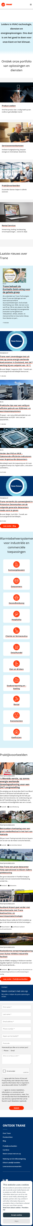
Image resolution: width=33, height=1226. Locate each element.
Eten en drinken (16, 669)
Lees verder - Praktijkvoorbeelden (15, 979)
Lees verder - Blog (9, 526)
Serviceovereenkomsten (13, 145)
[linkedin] (4, 1180)
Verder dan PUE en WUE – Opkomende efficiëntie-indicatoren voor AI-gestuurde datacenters (15, 456)
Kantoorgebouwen (16, 570)
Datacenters (16, 586)
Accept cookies (16, 1215)
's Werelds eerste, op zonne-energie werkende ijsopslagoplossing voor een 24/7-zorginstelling (15, 783)
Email (12, 1051)
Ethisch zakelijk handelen (11, 1163)
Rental (16, 704)
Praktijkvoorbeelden (11, 185)
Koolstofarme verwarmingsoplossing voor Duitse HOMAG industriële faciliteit (16, 954)
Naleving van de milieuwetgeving (14, 1159)
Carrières (6, 1150)
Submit (16, 1108)
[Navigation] (30, 4)
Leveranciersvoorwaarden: (12, 1166)
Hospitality (16, 619)
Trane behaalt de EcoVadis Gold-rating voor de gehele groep (16, 289)
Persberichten (8, 1137)
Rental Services (9, 225)
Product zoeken (9, 105)
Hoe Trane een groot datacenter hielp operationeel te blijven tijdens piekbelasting (16, 870)
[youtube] (7, 1180)
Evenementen (16, 721)
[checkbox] (16, 1081)
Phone (5, 1051)
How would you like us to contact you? (15, 1047)
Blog (4, 1141)
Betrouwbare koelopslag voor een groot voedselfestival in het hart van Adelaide (16, 831)
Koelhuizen (16, 737)
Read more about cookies (12, 1207)
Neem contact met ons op (12, 1154)
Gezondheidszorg (16, 603)
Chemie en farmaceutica (16, 636)
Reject (16, 1221)
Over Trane (7, 1133)
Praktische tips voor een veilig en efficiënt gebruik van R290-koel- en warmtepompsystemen (15, 408)
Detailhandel (16, 652)
